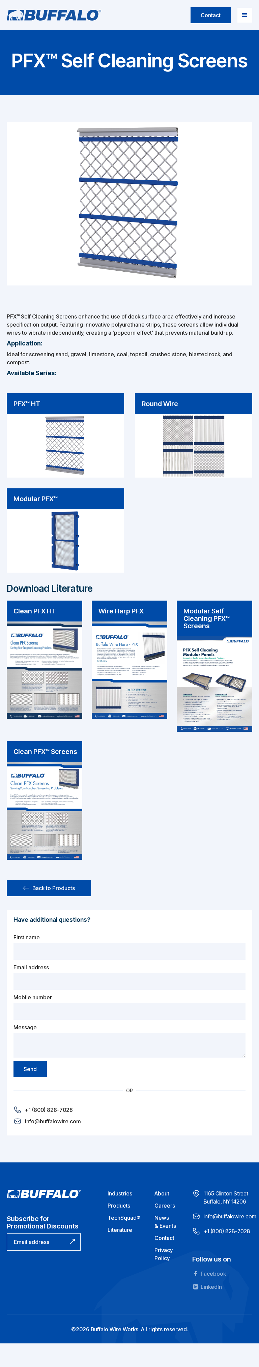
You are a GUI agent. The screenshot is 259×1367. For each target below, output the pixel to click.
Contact (211, 15)
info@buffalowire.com (53, 1121)
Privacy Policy (163, 1254)
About (161, 1193)
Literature (120, 1229)
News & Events (165, 1221)
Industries (120, 1193)
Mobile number (32, 997)
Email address (31, 967)
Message (25, 1027)
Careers (164, 1205)
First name (26, 937)
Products (119, 1205)
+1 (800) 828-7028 (49, 1109)
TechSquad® (124, 1217)
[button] (244, 15)
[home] (54, 15)
